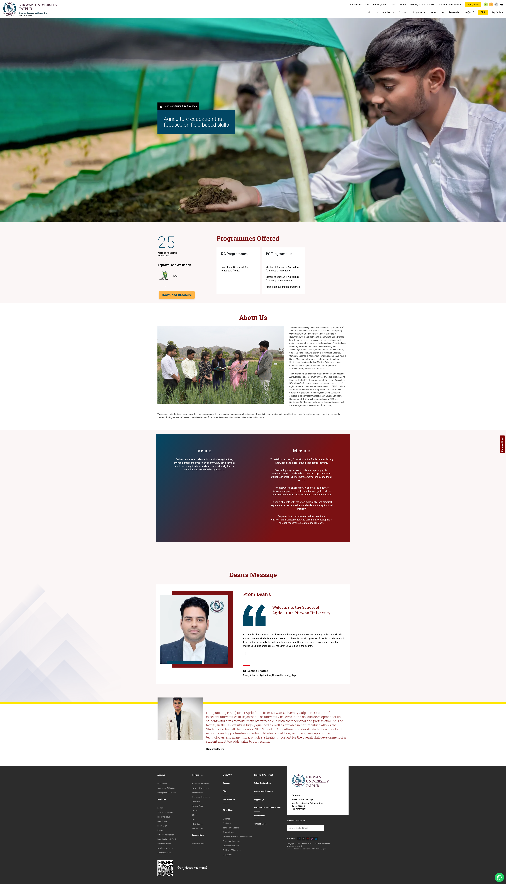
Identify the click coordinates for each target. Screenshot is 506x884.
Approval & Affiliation (166, 788)
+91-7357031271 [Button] (299, 809)
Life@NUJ (468, 12)
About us (161, 775)
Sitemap (226, 819)
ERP (482, 12)
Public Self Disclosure (232, 850)
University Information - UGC (422, 4)
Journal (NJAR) (379, 4)
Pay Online (497, 12)
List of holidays (163, 817)
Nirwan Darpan (260, 824)
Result (160, 830)
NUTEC (392, 4)
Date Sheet (162, 821)
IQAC (367, 4)
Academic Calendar (165, 848)
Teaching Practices (165, 812)
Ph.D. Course (197, 824)
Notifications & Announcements (267, 807)
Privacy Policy (228, 832)
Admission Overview (200, 784)
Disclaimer (227, 823)
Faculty (160, 808)
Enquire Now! (502, 444)
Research (454, 12)
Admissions (437, 12)
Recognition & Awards (166, 793)
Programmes (419, 12)
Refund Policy (198, 806)
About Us (373, 12)
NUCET (195, 810)
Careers (226, 783)
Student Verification (165, 835)
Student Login (229, 799)
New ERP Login (198, 844)
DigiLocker (227, 855)
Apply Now (473, 4)
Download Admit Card (166, 839)
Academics (388, 12)
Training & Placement (263, 775)
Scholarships (197, 793)
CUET (194, 815)
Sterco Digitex (321, 849)
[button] (160, 286)
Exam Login (162, 826)
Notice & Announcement (451, 4)
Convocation (356, 4)
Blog (225, 791)
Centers (402, 4)
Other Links (228, 810)
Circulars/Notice (164, 844)
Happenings (259, 799)
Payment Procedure (200, 788)
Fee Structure (197, 828)
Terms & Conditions (231, 828)
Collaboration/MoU (231, 846)
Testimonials (259, 816)
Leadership (162, 784)
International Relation (263, 791)
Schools (403, 12)
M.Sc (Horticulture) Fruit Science (283, 286)
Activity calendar (164, 853)
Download (196, 802)
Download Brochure (177, 295)
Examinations (198, 835)
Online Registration (262, 783)
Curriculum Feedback (231, 841)
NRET (194, 819)
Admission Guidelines (201, 797)
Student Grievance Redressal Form (237, 837)
